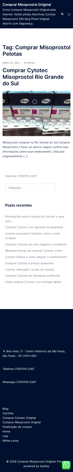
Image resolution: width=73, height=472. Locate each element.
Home (6, 431)
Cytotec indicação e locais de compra (29, 269)
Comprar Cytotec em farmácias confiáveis (32, 275)
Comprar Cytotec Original (19, 417)
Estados (29, 63)
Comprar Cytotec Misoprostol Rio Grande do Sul (33, 77)
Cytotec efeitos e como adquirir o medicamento (36, 257)
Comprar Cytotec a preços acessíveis (29, 263)
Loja (5, 436)
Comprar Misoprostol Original (27, 5)
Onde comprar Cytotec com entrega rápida (33, 282)
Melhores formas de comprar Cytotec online (33, 250)
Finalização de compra (17, 427)
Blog (5, 408)
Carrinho (8, 413)
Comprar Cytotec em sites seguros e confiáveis (36, 244)
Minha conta (10, 440)
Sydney (44, 466)
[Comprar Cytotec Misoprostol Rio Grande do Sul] (36, 113)
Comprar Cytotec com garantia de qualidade (34, 227)
